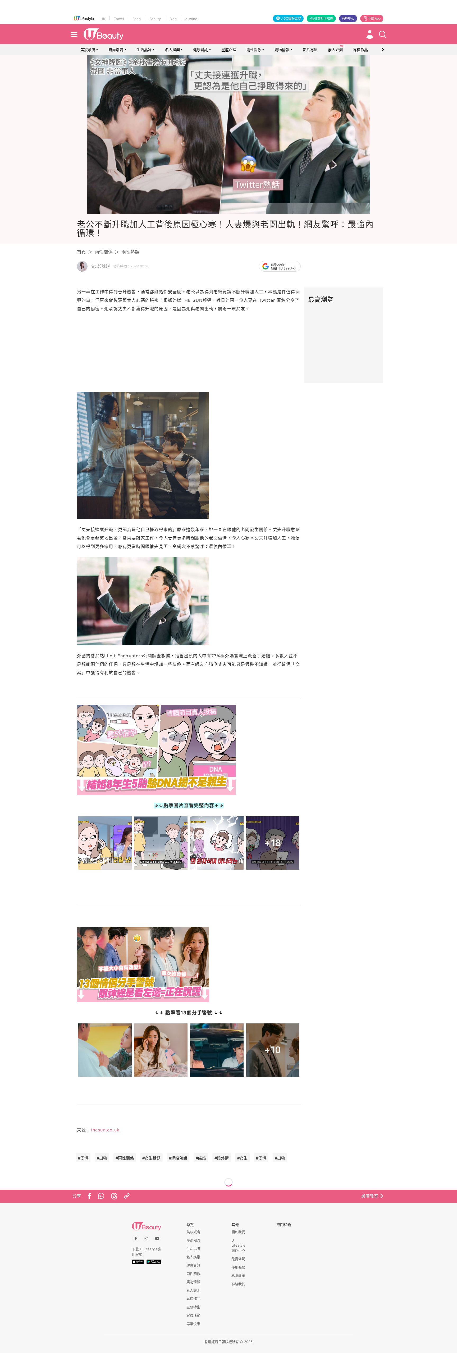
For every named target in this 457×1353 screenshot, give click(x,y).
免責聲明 (238, 1259)
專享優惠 (193, 1323)
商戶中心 (348, 18)
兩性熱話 (130, 252)
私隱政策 (238, 1275)
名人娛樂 (172, 49)
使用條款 (238, 1267)
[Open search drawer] (382, 34)
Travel (119, 19)
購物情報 (282, 49)
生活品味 (144, 49)
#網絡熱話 (178, 1158)
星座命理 (228, 49)
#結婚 (201, 1158)
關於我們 (238, 1232)
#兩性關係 (125, 1158)
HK (102, 19)
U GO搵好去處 (290, 18)
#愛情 (83, 1158)
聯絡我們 (238, 1284)
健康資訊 (200, 49)
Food (136, 19)
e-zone (191, 19)
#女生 (242, 1158)
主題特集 (193, 1307)
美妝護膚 (87, 49)
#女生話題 (151, 1158)
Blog (173, 19)
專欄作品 (193, 1298)
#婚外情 (221, 1158)
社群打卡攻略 (323, 18)
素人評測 (193, 1290)
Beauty (155, 19)
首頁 (81, 252)
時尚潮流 (115, 49)
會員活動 (193, 1315)
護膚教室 (369, 1196)
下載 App (374, 18)
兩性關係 (253, 49)
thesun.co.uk (105, 1129)
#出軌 (102, 1158)
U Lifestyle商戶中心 (238, 1245)
